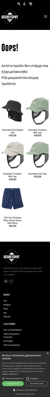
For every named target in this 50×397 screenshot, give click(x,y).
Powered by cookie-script (25, 394)
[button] (25, 390)
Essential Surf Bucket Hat (12, 131)
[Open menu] (45, 16)
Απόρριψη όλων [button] (36, 384)
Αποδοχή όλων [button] (12, 384)
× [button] (48, 353)
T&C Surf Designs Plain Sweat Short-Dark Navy (12, 220)
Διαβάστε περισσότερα (10, 374)
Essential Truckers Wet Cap (37, 131)
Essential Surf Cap (37, 173)
